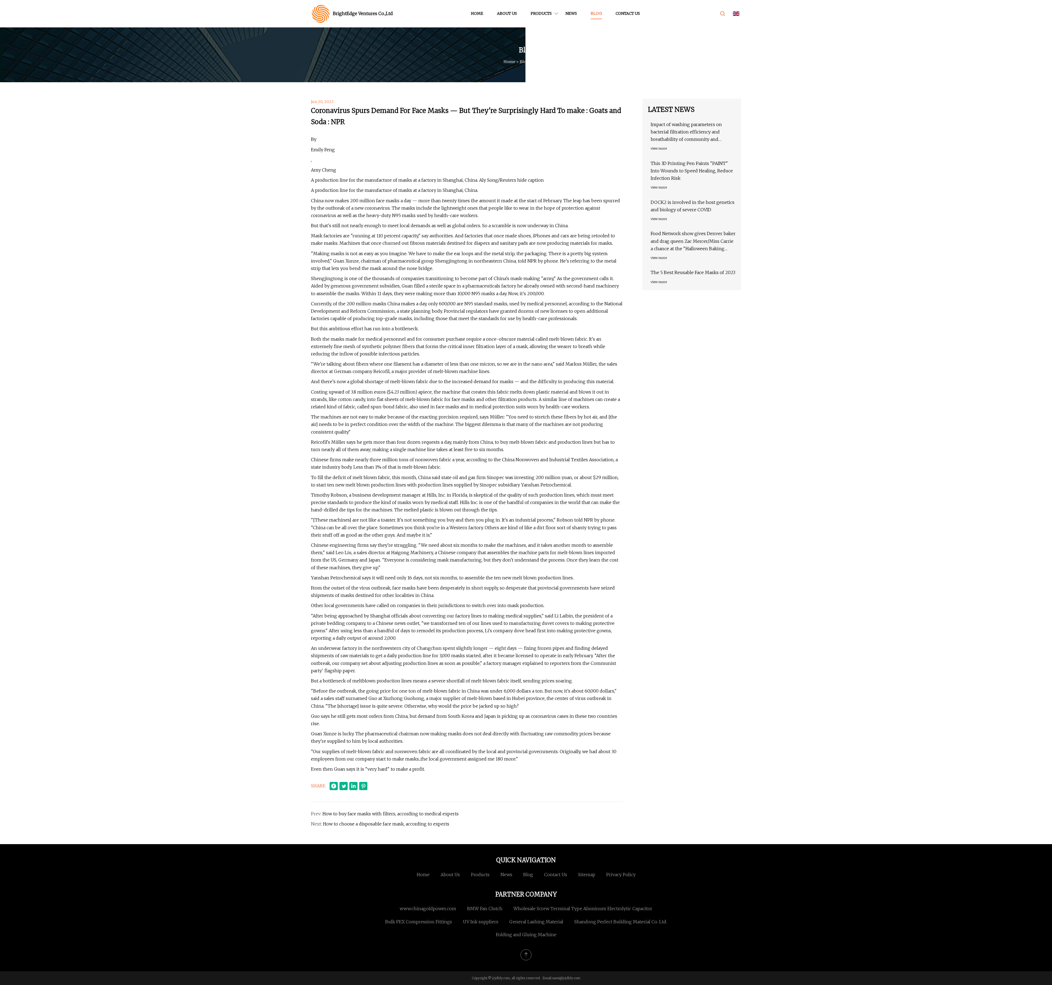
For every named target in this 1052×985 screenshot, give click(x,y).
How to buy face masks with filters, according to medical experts (390, 813)
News (571, 13)
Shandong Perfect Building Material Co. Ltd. (620, 921)
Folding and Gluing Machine (526, 934)
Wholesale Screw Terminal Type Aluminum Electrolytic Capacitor (582, 908)
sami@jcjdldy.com (566, 978)
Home (477, 13)
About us (507, 13)
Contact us (628, 13)
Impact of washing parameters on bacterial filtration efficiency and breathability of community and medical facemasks (686, 132)
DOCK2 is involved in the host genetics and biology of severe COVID (692, 206)
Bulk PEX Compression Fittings (418, 921)
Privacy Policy (621, 874)
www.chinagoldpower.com (428, 908)
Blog (596, 13)
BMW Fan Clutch (484, 908)
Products (541, 13)
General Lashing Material (536, 921)
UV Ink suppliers (480, 921)
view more (659, 148)
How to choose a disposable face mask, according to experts (386, 824)
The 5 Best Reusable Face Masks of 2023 (693, 272)
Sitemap (586, 874)
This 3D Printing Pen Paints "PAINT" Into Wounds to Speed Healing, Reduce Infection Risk (692, 171)
